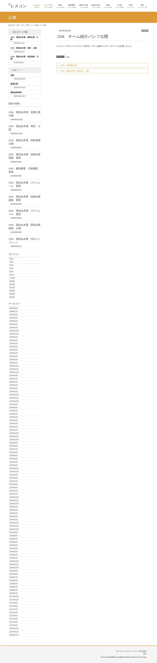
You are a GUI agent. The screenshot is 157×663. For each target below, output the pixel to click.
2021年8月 (13, 478)
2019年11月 (14, 526)
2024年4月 (13, 385)
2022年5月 (13, 455)
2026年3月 (13, 321)
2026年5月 (13, 318)
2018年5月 (13, 584)
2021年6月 (13, 484)
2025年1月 (13, 363)
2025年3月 (13, 356)
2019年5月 (13, 545)
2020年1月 (13, 520)
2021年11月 (14, 472)
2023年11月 (14, 398)
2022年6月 (13, 452)
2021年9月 (13, 475)
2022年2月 (13, 465)
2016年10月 (14, 635)
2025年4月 (13, 353)
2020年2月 (13, 516)
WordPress (113, 657)
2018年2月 (13, 590)
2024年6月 (13, 382)
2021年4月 (13, 488)
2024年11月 (14, 369)
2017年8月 (13, 606)
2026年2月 (13, 324)
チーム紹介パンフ (100, 46)
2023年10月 (14, 401)
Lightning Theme (124, 657)
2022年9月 (13, 443)
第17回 (12, 287)
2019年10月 (14, 529)
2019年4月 (13, 548)
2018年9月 (13, 571)
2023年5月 (13, 417)
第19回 (12, 294)
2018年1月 (13, 593)
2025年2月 (13, 360)
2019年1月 (13, 558)
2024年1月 (13, 391)
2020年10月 (14, 504)
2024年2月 (13, 388)
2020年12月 (14, 497)
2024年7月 (13, 379)
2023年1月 (13, 430)
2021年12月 (14, 468)
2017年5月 (13, 616)
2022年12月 (14, 433)
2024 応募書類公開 (69, 65)
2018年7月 (13, 577)
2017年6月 (13, 612)
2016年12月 (14, 628)
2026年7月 (13, 311)
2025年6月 (13, 347)
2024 (145, 31)
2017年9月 (13, 603)
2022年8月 (13, 446)
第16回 (12, 284)
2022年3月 (13, 462)
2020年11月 (14, 500)
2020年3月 (13, 513)
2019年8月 (13, 536)
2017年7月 (13, 609)
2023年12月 (14, 395)
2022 (11, 259)
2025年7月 (13, 343)
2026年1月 (13, 327)
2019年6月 (13, 542)
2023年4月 (13, 420)
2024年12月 (14, 366)
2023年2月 (13, 427)
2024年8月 (13, 375)
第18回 (12, 291)
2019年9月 (13, 532)
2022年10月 (14, 440)
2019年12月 (14, 523)
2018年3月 (13, 587)
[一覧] (24, 32)
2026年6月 (13, 315)
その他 (12, 278)
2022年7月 (13, 449)
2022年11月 (14, 436)
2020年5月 (13, 507)
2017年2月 (13, 625)
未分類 (12, 281)
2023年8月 (13, 408)
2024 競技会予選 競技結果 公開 (75, 71)
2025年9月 (13, 337)
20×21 (11, 275)
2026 (11, 272)
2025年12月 (14, 331)
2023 (11, 262)
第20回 (12, 297)
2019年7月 (13, 539)
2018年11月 (14, 564)
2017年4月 (13, 619)
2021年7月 (13, 481)
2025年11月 (14, 334)
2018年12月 (14, 561)
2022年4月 (13, 459)
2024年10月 (14, 372)
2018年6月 (13, 580)
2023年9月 (13, 404)
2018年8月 (13, 574)
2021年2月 (13, 491)
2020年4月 (13, 510)
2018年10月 (14, 568)
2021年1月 (13, 494)
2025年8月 (13, 340)
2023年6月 (13, 414)
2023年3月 (13, 423)
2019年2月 (13, 555)
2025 (11, 268)
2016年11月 (14, 632)
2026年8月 (13, 308)
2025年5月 (13, 350)
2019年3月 (13, 552)
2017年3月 (13, 622)
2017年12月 (14, 596)
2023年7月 (13, 411)
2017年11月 (14, 600)
